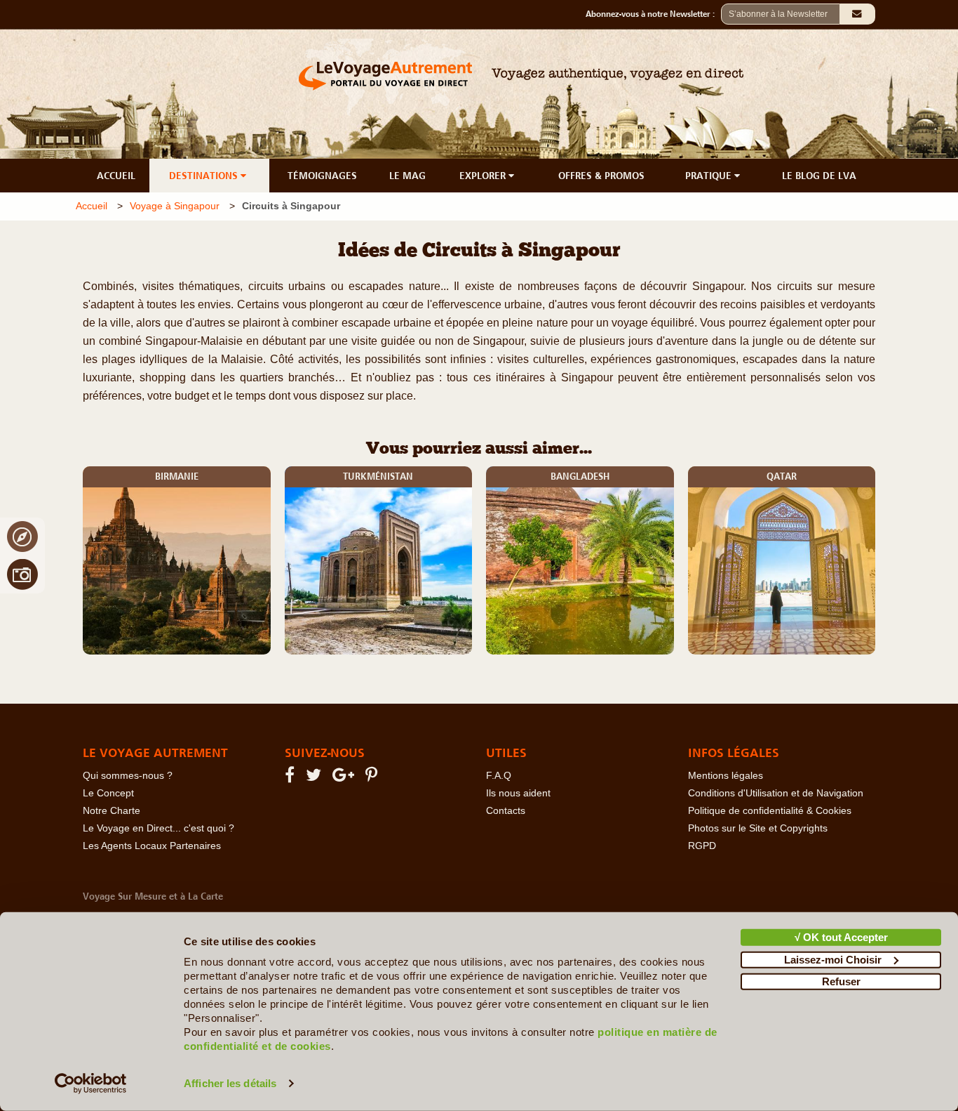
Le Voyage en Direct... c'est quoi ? (158, 828)
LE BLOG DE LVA (819, 175)
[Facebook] (292, 778)
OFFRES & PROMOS (601, 175)
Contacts (505, 811)
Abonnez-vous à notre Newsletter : (653, 14)
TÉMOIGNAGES (322, 175)
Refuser (841, 981)
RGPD (702, 846)
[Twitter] (315, 778)
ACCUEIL (116, 175)
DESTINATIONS (205, 175)
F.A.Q (498, 775)
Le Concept (108, 793)
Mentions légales (725, 775)
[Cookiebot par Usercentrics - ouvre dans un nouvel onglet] (90, 1083)
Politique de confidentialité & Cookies (769, 811)
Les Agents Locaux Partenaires (152, 846)
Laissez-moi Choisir (833, 959)
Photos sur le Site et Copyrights (758, 828)
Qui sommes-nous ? (128, 775)
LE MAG (407, 175)
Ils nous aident (518, 793)
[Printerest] (373, 778)
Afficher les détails (230, 1083)
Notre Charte (111, 811)
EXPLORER (483, 175)
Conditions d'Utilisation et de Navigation (775, 793)
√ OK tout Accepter (841, 937)
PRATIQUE (709, 175)
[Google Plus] (345, 778)
